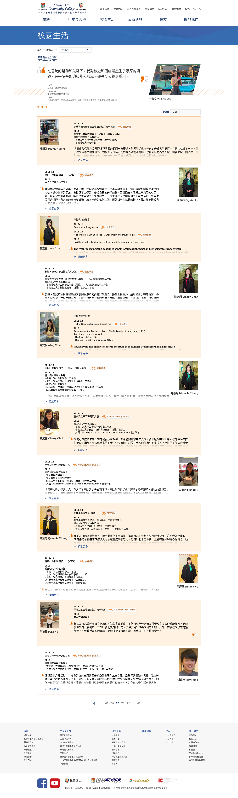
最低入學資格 (66, 735)
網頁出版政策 (92, 788)
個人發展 (115, 750)
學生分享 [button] (65, 50)
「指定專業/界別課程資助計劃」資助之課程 (78, 760)
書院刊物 (28, 760)
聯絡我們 (176, 8)
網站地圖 (68, 788)
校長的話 (193, 739)
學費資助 (64, 764)
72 (128, 703)
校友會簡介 (170, 735)
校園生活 (107, 19)
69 (112, 703)
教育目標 (193, 746)
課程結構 (28, 735)
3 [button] (46, 107)
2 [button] (42, 107)
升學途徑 (28, 750)
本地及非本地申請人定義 (70, 746)
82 (139, 703)
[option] (119, 83)
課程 (46, 19)
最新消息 (135, 19)
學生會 (115, 764)
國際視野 (115, 760)
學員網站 (118, 8)
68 (106, 703)
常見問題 (149, 8)
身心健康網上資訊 (119, 757)
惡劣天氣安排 (134, 8)
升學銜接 (28, 753)
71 (123, 703)
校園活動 (115, 735)
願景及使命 (194, 742)
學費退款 (64, 753)
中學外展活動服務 (197, 760)
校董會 (192, 750)
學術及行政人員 (196, 753)
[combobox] (185, 112)
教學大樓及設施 (196, 757)
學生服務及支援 (118, 742)
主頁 (39, 50)
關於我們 (191, 19)
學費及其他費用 (67, 750)
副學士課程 (29, 742)
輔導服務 (115, 753)
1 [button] (38, 107)
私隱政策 (79, 788)
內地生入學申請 (67, 742)
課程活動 (28, 757)
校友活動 (169, 742)
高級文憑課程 (29, 746)
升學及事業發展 (118, 746)
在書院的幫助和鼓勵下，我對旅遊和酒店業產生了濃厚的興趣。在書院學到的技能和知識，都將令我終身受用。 (93, 73)
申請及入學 (77, 19)
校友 (163, 19)
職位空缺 (162, 8)
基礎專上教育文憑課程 (33, 739)
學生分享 (115, 739)
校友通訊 (169, 739)
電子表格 (104, 8)
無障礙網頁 (106, 788)
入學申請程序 (66, 739)
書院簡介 (193, 735)
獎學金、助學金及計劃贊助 (71, 757)
